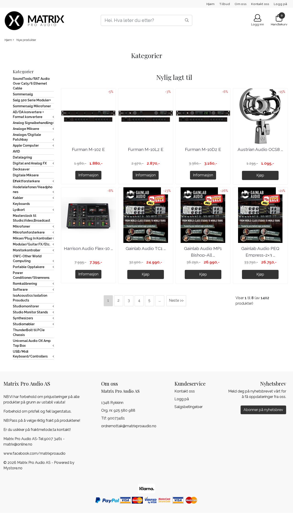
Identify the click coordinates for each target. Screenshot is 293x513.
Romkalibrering (25, 283)
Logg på (280, 4)
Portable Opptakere (28, 267)
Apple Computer (26, 145)
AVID (16, 151)
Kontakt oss (260, 4)
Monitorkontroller (26, 250)
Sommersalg (23, 94)
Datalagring (22, 157)
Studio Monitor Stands (30, 312)
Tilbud (224, 4)
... (160, 300)
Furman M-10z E (88, 149)
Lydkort (19, 210)
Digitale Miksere (26, 175)
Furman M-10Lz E (145, 149)
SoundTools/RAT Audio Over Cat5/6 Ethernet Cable (31, 83)
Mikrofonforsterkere (29, 232)
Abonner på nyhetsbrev (263, 410)
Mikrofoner (21, 226)
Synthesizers (23, 318)
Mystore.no (12, 468)
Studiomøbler (24, 324)
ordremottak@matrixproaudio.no (128, 426)
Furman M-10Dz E (203, 149)
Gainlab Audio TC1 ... (146, 248)
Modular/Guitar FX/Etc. (31, 244)
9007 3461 (53, 439)
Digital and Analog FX (30, 163)
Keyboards (21, 204)
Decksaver (21, 169)
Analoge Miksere (26, 129)
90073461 (116, 418)
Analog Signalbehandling (33, 123)
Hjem (210, 4)
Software (20, 289)
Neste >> (176, 300)
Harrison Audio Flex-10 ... (88, 248)
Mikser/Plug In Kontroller (32, 238)
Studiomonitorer (26, 306)
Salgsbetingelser (188, 407)
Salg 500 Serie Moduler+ (32, 100)
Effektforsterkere (26, 181)
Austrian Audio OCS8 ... (260, 149)
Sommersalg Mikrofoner (32, 106)
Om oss (241, 4)
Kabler (18, 198)
